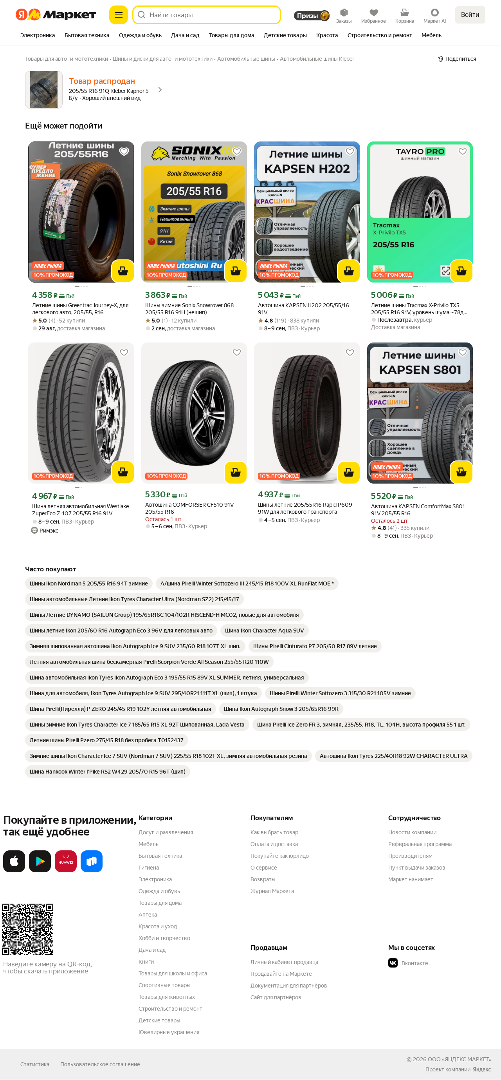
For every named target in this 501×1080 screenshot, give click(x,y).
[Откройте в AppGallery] (66, 870)
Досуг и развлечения (166, 832)
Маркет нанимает (410, 879)
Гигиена (149, 867)
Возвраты (263, 879)
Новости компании (412, 832)
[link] (89, 583)
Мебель (149, 844)
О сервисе (263, 867)
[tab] (38, 36)
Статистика (34, 1064)
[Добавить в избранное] (124, 151)
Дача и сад (152, 950)
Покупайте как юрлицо (279, 856)
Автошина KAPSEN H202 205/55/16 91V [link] (303, 308)
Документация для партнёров (288, 985)
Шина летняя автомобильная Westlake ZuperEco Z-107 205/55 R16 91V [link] (80, 509)
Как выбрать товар (274, 832)
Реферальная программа (420, 844)
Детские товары (159, 1020)
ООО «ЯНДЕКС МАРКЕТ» (460, 1059)
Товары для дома (160, 903)
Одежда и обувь (159, 891)
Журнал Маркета (272, 891)
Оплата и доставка (274, 844)
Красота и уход (158, 926)
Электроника (155, 879)
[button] (443, 963)
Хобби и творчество (164, 938)
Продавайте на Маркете (281, 974)
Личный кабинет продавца (284, 962)
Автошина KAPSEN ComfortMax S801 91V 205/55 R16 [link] (418, 509)
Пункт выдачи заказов (416, 867)
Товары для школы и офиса (173, 973)
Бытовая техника (160, 856)
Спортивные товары (165, 985)
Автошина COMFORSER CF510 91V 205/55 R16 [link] (189, 508)
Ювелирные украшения (169, 1032)
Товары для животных (167, 997)
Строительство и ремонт (170, 1009)
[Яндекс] (482, 1069)
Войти (470, 14)
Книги (146, 962)
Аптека (148, 914)
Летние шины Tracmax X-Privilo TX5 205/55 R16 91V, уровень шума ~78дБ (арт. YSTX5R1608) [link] (419, 309)
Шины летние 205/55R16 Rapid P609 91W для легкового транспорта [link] (305, 508)
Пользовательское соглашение (100, 1064)
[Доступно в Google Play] (40, 870)
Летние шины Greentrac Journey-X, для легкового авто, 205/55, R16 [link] (80, 308)
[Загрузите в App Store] (14, 870)
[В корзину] (123, 271)
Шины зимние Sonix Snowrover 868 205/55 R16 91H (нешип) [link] (189, 308)
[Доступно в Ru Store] (92, 870)
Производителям (410, 856)
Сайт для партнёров (275, 997)
